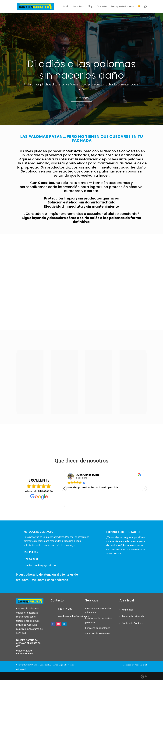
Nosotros (78, 6)
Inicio (66, 6)
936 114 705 (65, 609)
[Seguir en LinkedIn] (64, 624)
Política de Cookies (132, 623)
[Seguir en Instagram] (58, 624)
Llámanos (81, 98)
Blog (90, 6)
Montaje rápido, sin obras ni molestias (99, 364)
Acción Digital (141, 664)
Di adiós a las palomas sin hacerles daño (81, 69)
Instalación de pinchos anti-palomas (30, 364)
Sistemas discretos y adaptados (133, 364)
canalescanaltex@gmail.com (40, 565)
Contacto (102, 6)
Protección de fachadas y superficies (64, 364)
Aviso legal (128, 609)
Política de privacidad (133, 616)
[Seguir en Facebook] (53, 624)
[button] (144, 488)
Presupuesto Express (122, 6)
